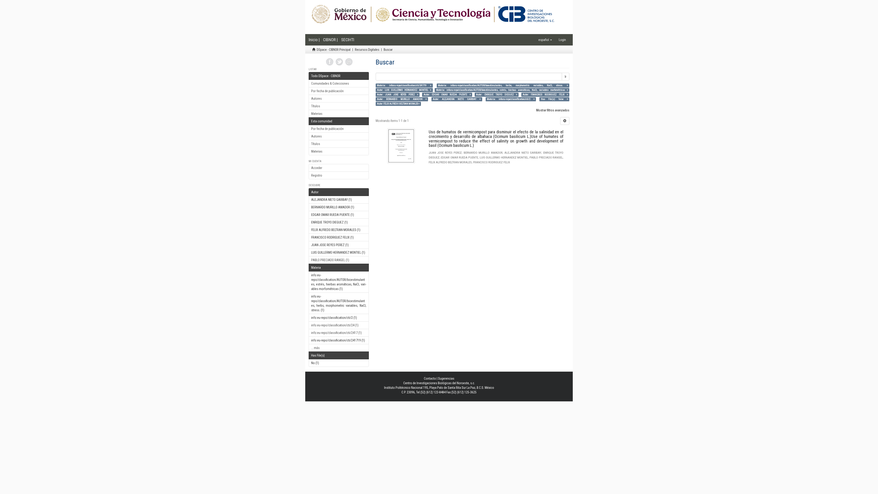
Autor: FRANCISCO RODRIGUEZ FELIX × (545, 94)
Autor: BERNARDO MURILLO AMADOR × (402, 99)
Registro (316, 175)
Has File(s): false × (554, 99)
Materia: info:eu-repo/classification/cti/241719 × (404, 85)
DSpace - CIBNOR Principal (334, 49)
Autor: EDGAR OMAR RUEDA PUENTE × (447, 94)
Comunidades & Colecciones (330, 83)
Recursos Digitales (367, 49)
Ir (565, 76)
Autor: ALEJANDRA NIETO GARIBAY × (457, 99)
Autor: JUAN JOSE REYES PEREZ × (397, 94)
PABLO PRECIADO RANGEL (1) (330, 260)
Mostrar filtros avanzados (552, 110)
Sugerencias (446, 378)
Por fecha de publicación (327, 91)
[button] (545, 40)
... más (315, 348)
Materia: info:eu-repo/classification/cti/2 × (511, 99)
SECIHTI (347, 39)
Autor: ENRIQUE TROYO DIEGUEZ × (496, 94)
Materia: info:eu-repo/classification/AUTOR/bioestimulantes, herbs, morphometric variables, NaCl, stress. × (503, 85)
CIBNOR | (330, 39)
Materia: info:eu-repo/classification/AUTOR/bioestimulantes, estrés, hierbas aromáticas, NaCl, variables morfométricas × (502, 90)
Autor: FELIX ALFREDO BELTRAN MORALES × (398, 103)
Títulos (315, 106)
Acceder (316, 168)
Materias (316, 113)
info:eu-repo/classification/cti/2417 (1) (336, 333)
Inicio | (314, 39)
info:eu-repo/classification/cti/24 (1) (335, 325)
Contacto (430, 378)
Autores (316, 98)
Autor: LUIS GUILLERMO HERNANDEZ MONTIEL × (404, 90)
